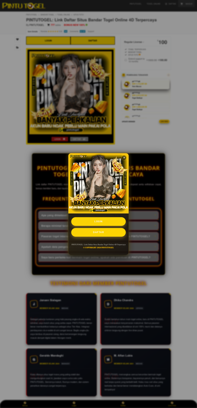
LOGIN (98, 221)
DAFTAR (98, 232)
